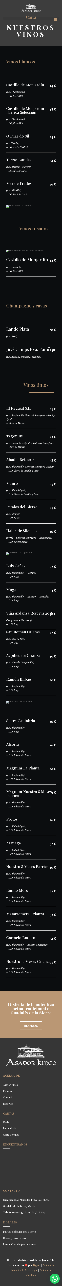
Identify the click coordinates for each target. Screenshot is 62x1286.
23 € (53, 409)
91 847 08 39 (23, 1212)
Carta (6, 1122)
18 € (53, 109)
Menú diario (9, 1128)
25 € (53, 962)
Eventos (7, 1091)
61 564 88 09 (38, 1212)
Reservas (31, 1025)
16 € (53, 745)
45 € (53, 484)
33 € (53, 914)
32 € (53, 590)
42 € (53, 632)
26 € (53, 184)
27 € (53, 507)
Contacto (8, 1097)
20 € (52, 329)
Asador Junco (10, 1084)
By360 (37, 1265)
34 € (53, 938)
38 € (53, 460)
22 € (53, 566)
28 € (53, 768)
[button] (55, 1279)
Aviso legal (31, 1270)
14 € (53, 85)
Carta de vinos (11, 1134)
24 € (53, 136)
